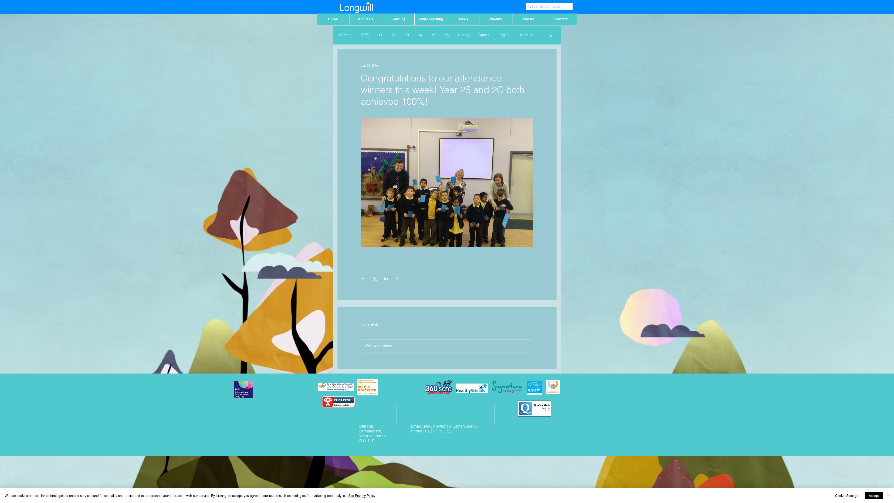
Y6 (447, 35)
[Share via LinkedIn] (386, 278)
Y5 (434, 35)
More (524, 35)
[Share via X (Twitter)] (374, 278)
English (505, 35)
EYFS (365, 35)
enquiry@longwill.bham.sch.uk (451, 426)
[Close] (888, 495)
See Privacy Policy (361, 495)
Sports (484, 35)
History (463, 35)
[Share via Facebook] (363, 278)
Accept (874, 495)
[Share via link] (397, 278)
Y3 (407, 35)
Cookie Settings (846, 495)
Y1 (381, 35)
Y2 (394, 35)
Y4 (420, 35)
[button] (550, 35)
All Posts (345, 35)
